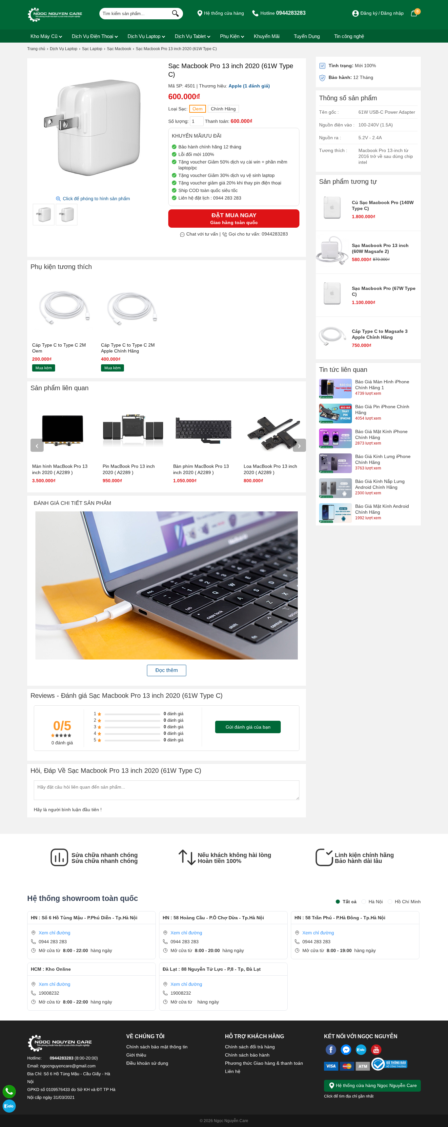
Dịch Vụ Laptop (144, 36)
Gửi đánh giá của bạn (248, 727)
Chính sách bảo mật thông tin (157, 1046)
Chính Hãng (223, 108)
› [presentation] (299, 445)
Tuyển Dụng (307, 36)
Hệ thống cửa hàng (223, 13)
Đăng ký (368, 13)
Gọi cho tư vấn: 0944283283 (257, 234)
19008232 (49, 993)
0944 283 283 (53, 941)
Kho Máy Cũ (44, 36)
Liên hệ (232, 1071)
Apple (235, 85)
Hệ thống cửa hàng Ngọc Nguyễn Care (376, 1085)
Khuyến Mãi (266, 36)
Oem (198, 108)
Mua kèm (43, 368)
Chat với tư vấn (201, 234)
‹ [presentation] (37, 445)
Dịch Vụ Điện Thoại (92, 36)
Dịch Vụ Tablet (190, 36)
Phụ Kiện (229, 36)
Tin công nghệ (349, 36)
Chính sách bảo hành (247, 1055)
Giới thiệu (136, 1055)
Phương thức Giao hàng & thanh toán (264, 1063)
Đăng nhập (392, 13)
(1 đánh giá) (256, 85)
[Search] (174, 13)
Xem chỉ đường (54, 932)
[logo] (55, 15)
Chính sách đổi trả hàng (250, 1046)
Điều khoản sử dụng (147, 1063)
